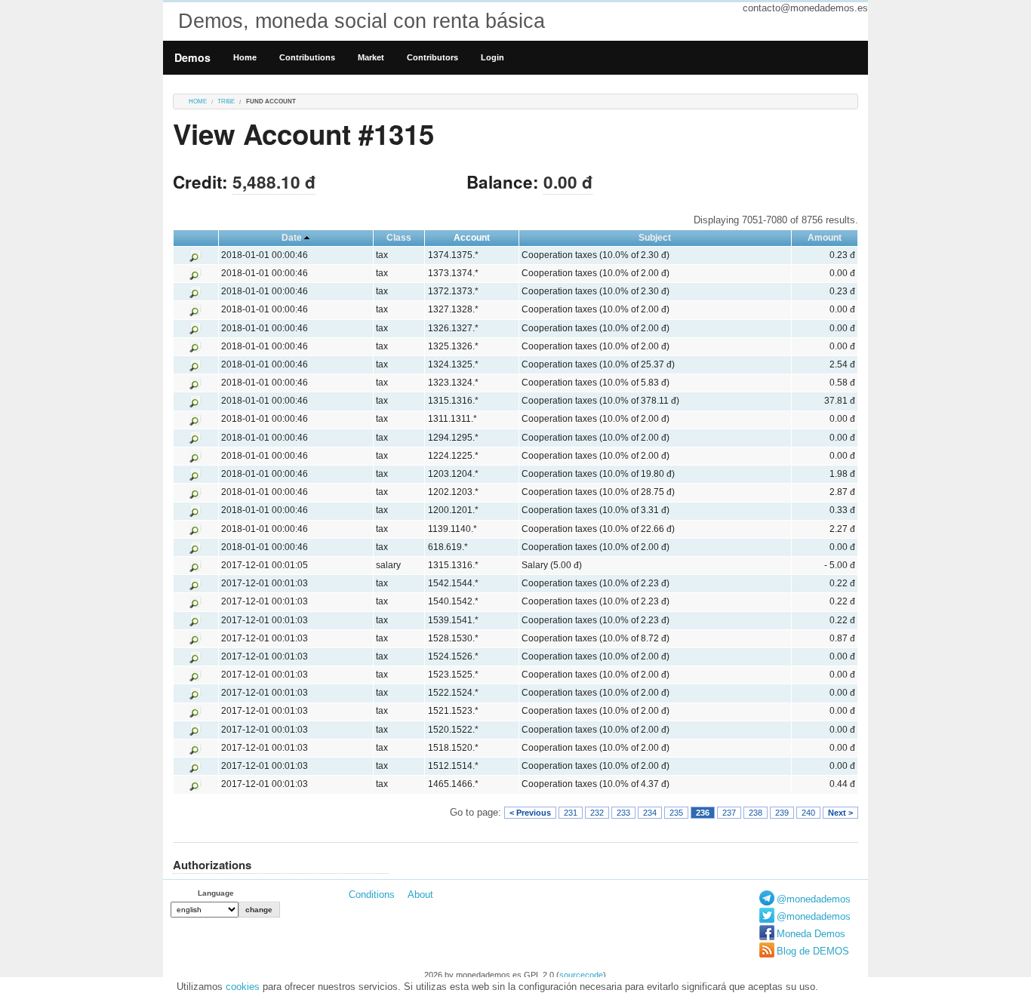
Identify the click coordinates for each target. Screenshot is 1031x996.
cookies (243, 986)
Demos (192, 57)
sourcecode (581, 974)
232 (597, 812)
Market (371, 57)
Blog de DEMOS (813, 951)
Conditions (372, 894)
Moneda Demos (811, 933)
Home (245, 57)
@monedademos (814, 899)
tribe (226, 101)
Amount (825, 237)
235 (676, 812)
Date (292, 237)
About (420, 894)
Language (216, 893)
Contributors (432, 57)
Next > (840, 812)
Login (492, 57)
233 (623, 812)
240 (808, 812)
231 (570, 812)
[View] (195, 255)
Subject (655, 237)
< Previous (530, 812)
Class (398, 237)
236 (702, 812)
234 (650, 812)
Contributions (307, 57)
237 (729, 812)
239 (782, 812)
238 (755, 812)
